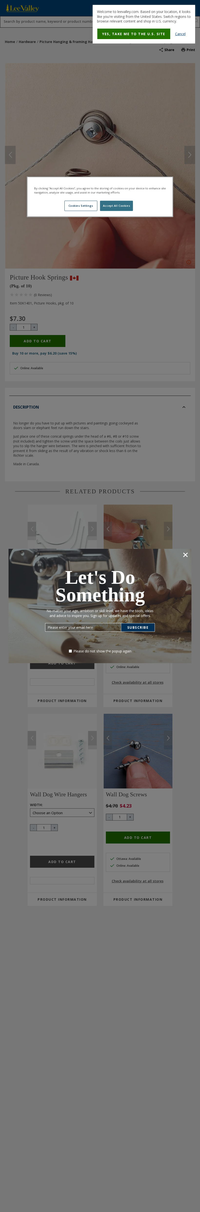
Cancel (180, 34)
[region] (100, 196)
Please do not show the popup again (102, 651)
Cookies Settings (81, 206)
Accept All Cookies (116, 206)
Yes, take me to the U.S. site (133, 34)
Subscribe (138, 627)
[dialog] (144, 24)
